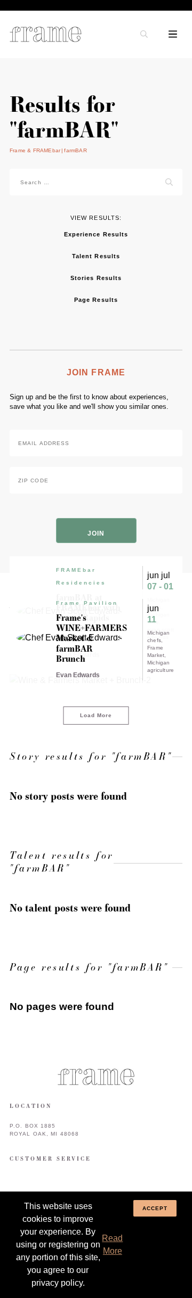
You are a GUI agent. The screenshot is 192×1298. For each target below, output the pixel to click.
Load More (96, 715)
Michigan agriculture (160, 666)
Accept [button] (155, 1208)
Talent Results (96, 256)
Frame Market (155, 651)
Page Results (96, 300)
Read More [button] (112, 1244)
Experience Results (96, 234)
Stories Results (96, 278)
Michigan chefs (158, 636)
